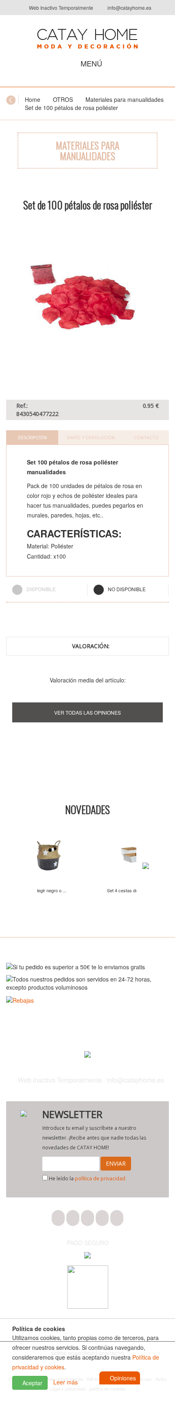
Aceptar (31, 1383)
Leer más (65, 1382)
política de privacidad (100, 1178)
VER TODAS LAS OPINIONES (87, 712)
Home (32, 99)
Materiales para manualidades (124, 99)
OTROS (63, 99)
